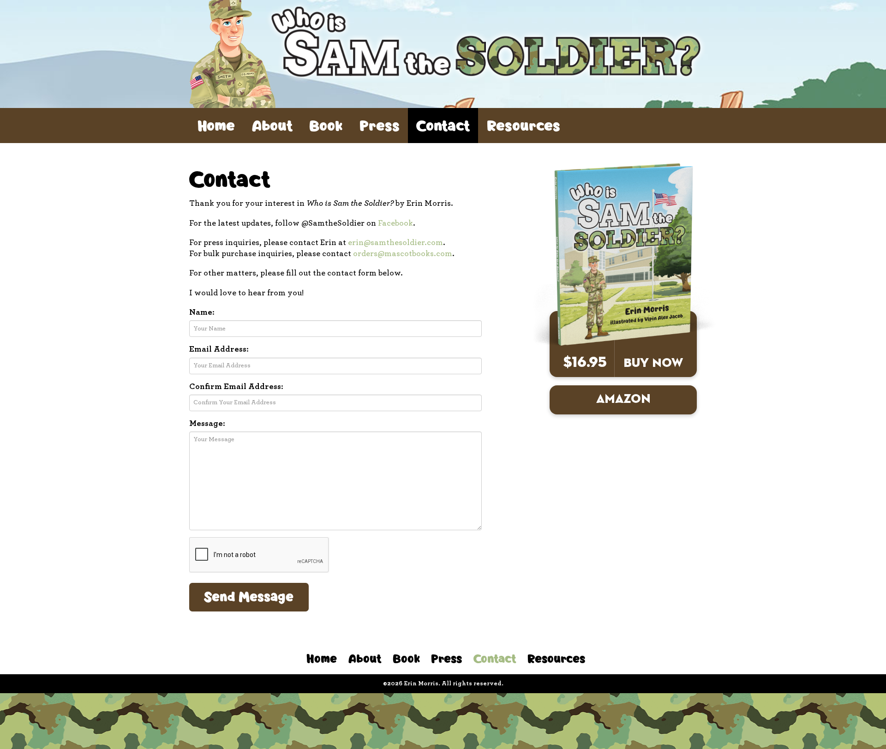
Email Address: (219, 349)
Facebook (395, 223)
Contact (443, 125)
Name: (202, 312)
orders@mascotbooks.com (402, 254)
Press (379, 125)
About (272, 125)
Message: (207, 423)
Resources (523, 125)
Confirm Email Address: (236, 387)
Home (216, 125)
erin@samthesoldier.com (395, 243)
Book (325, 125)
